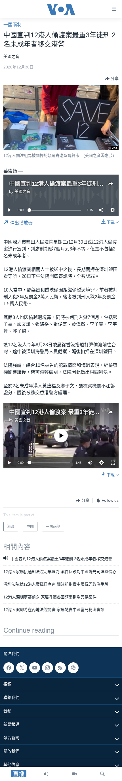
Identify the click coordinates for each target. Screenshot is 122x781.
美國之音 (22, 191)
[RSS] (60, 667)
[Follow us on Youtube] (34, 667)
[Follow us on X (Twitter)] (21, 667)
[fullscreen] (113, 462)
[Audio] (45, 774)
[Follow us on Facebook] (8, 667)
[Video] (74, 774)
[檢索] (102, 774)
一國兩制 (12, 24)
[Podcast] (73, 667)
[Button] (112, 78)
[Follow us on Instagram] (47, 667)
